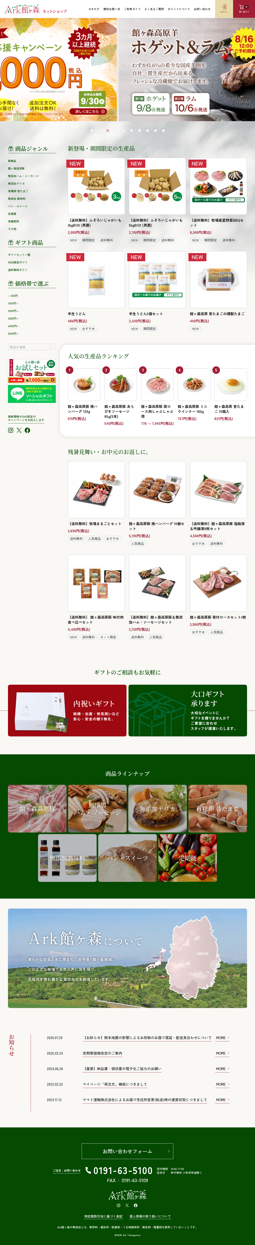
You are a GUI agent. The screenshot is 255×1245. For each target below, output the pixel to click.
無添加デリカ (16, 183)
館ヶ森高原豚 (16, 168)
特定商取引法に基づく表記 (103, 1216)
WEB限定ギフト (18, 262)
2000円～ (13, 311)
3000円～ (13, 318)
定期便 (12, 214)
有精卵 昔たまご (18, 191)
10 (163, 130)
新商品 (12, 161)
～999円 (13, 296)
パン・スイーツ (17, 206)
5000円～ (13, 333)
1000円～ (13, 303)
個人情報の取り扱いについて (150, 1216)
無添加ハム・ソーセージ (23, 176)
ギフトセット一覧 (19, 255)
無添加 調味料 (17, 199)
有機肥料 (13, 221)
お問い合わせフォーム (127, 1151)
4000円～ (14, 326)
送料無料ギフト (17, 270)
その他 (12, 229)
